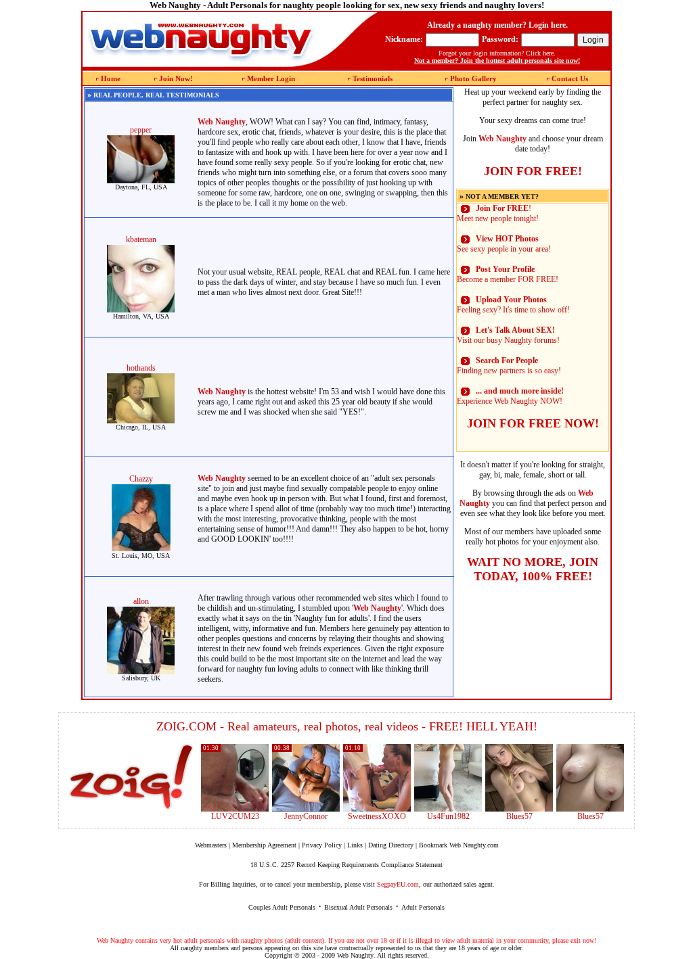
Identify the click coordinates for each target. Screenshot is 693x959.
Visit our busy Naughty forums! (508, 335)
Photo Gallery (473, 78)
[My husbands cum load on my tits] (590, 809)
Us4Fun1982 (448, 816)
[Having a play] (306, 809)
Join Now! (176, 78)
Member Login (271, 78)
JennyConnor (306, 816)
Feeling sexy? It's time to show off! (513, 304)
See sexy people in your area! (504, 244)
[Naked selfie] (519, 809)
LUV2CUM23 (235, 816)
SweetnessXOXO (377, 816)
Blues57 (519, 816)
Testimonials (373, 78)
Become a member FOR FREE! (507, 274)
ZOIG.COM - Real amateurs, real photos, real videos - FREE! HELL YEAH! (346, 726)
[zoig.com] (131, 777)
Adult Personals (423, 907)
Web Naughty (355, 955)
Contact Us (570, 78)
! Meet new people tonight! (498, 213)
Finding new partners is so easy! (509, 365)
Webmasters (211, 845)
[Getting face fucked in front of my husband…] (377, 809)
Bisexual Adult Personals (358, 907)
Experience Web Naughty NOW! (510, 396)
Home (110, 78)
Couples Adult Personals (281, 907)
